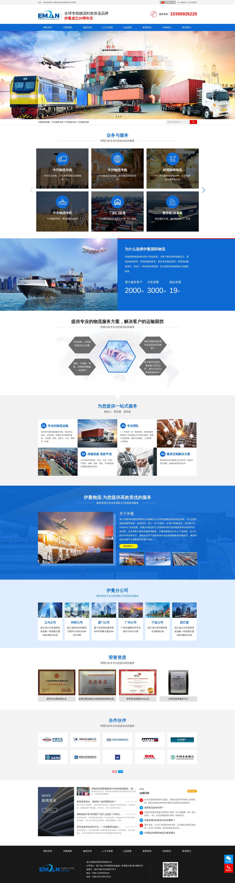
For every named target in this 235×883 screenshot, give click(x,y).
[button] (114, 116)
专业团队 (130, 425)
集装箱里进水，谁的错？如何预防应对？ (96, 801)
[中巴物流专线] (117, 75)
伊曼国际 (67, 27)
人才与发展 (107, 27)
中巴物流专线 (57, 122)
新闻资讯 (147, 27)
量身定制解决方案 (175, 454)
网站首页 (47, 27)
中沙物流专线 (83, 122)
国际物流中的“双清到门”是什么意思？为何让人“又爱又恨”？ (100, 814)
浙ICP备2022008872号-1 (105, 869)
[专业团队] (137, 462)
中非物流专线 (70, 122)
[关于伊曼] (131, 559)
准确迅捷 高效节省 (97, 454)
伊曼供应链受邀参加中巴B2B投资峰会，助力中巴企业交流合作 (113, 788)
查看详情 (61, 188)
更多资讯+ (49, 810)
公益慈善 (127, 27)
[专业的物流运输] (58, 462)
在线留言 (183, 2)
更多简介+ (128, 546)
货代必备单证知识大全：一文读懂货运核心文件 (100, 827)
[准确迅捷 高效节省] (97, 433)
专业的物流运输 (55, 425)
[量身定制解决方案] (177, 433)
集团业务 (87, 27)
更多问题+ (192, 791)
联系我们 (193, 2)
